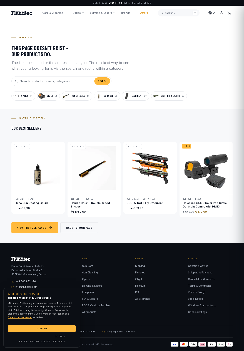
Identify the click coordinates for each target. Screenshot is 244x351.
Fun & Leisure (90, 298)
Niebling (140, 265)
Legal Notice (195, 298)
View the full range (31, 227)
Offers (144, 12)
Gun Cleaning (90, 272)
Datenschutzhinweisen (20, 317)
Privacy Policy (196, 292)
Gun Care (87, 265)
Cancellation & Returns (201, 279)
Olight (138, 279)
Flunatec (140, 272)
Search (102, 81)
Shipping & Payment (200, 272)
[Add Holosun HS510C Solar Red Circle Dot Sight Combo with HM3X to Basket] (226, 189)
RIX (137, 292)
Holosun (140, 285)
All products (89, 311)
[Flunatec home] (21, 13)
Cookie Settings (197, 311)
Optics (77, 12)
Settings (60, 336)
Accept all (41, 328)
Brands (125, 12)
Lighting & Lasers (101, 12)
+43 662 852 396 (26, 281)
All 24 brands (143, 298)
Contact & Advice (198, 265)
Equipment (88, 292)
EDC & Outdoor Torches (96, 305)
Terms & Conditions (199, 285)
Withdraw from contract (202, 305)
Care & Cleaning (52, 12)
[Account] (221, 12)
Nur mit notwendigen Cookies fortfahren (42, 341)
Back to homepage (79, 227)
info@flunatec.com (26, 286)
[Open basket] (229, 12)
